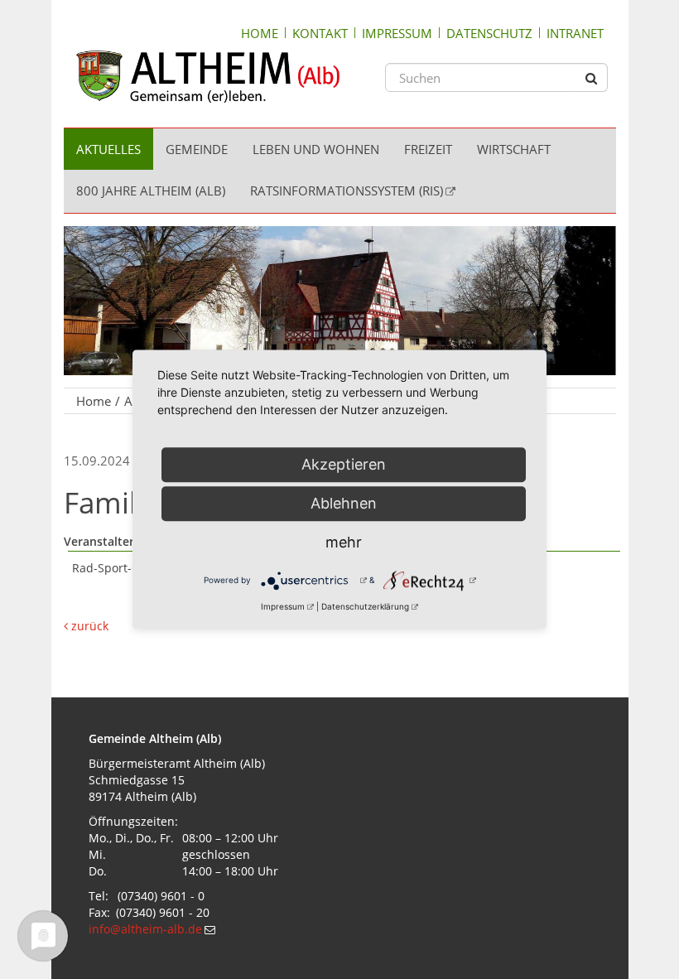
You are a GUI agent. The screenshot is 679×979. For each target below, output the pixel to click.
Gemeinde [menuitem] (197, 149)
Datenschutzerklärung (365, 606)
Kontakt (320, 33)
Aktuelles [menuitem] (108, 149)
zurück (88, 626)
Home (259, 33)
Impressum (397, 33)
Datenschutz (489, 33)
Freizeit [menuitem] (428, 149)
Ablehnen (344, 503)
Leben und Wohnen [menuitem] (316, 149)
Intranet (575, 33)
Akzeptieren (343, 464)
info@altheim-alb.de (145, 929)
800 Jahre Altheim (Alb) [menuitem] (150, 190)
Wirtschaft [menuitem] (514, 149)
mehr (343, 542)
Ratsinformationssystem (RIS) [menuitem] (346, 190)
